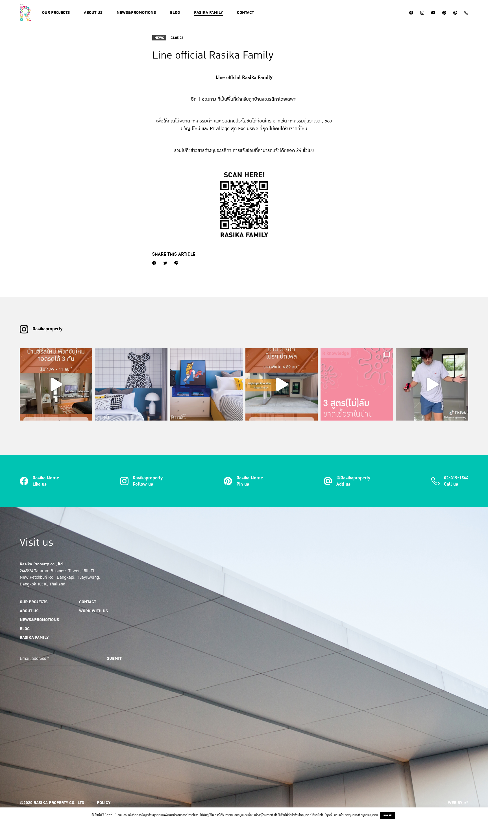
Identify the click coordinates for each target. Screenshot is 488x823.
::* (465, 802)
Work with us (93, 610)
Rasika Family (34, 637)
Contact (245, 12)
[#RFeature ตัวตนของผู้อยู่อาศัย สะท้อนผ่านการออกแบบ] (206, 384)
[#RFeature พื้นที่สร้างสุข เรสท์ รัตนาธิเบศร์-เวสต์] (131, 384)
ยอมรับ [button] (388, 815)
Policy (103, 802)
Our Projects (56, 12)
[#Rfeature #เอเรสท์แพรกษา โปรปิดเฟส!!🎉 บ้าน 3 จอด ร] (281, 384)
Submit (114, 658)
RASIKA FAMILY (208, 12)
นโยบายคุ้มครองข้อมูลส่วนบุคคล (358, 815)
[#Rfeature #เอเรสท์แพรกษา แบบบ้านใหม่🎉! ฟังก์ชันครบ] (56, 384)
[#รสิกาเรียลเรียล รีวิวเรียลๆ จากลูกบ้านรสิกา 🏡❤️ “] (432, 384)
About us (93, 12)
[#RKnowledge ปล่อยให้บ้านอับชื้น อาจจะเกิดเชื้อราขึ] (357, 384)
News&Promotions (136, 12)
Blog (175, 12)
